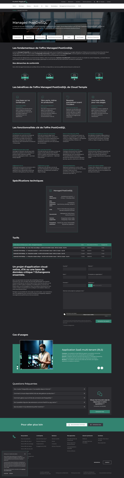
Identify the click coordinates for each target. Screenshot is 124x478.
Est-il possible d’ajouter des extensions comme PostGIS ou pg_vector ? (35, 402)
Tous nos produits (25, 438)
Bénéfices (29, 37)
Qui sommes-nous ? (41, 438)
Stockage (21, 6)
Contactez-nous (100, 411)
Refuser (11, 473)
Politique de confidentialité (62, 472)
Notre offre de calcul (26, 441)
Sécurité (36, 6)
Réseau (29, 6)
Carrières (78, 1)
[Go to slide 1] (17, 364)
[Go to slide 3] (17, 368)
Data (46, 6)
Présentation (17, 37)
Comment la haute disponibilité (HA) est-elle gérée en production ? (34, 393)
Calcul (14, 6)
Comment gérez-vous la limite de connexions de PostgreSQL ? (33, 398)
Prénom (90, 266)
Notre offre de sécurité (27, 448)
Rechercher (94, 2)
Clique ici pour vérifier (88, 314)
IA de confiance (71, 451)
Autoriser (6, 473)
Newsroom (70, 1)
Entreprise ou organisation (95, 274)
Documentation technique (78, 424)
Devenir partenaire (87, 1)
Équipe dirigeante (41, 441)
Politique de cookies (75, 472)
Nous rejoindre (102, 442)
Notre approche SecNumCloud (71, 443)
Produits (14, 10)
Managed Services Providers (87, 442)
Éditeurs (85, 438)
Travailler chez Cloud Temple (103, 439)
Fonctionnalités (40, 37)
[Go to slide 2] (17, 366)
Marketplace (54, 6)
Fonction (65, 282)
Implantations (40, 443)
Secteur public (55, 438)
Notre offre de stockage (27, 443)
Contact (109, 1)
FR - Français (101, 1)
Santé (53, 441)
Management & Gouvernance (67, 6)
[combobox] (91, 285)
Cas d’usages (80, 37)
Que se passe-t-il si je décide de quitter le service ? (29, 407)
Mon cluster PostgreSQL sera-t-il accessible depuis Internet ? (32, 389)
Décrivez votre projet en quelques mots (73, 291)
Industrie (54, 443)
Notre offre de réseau (26, 446)
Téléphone (91, 282)
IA (41, 6)
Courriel (65, 266)
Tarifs (79, 6)
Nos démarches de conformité (72, 439)
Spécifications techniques (54, 37)
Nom (64, 274)
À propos (63, 1)
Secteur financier (56, 446)
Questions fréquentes (93, 37)
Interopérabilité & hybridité (71, 447)
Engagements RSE (41, 446)
